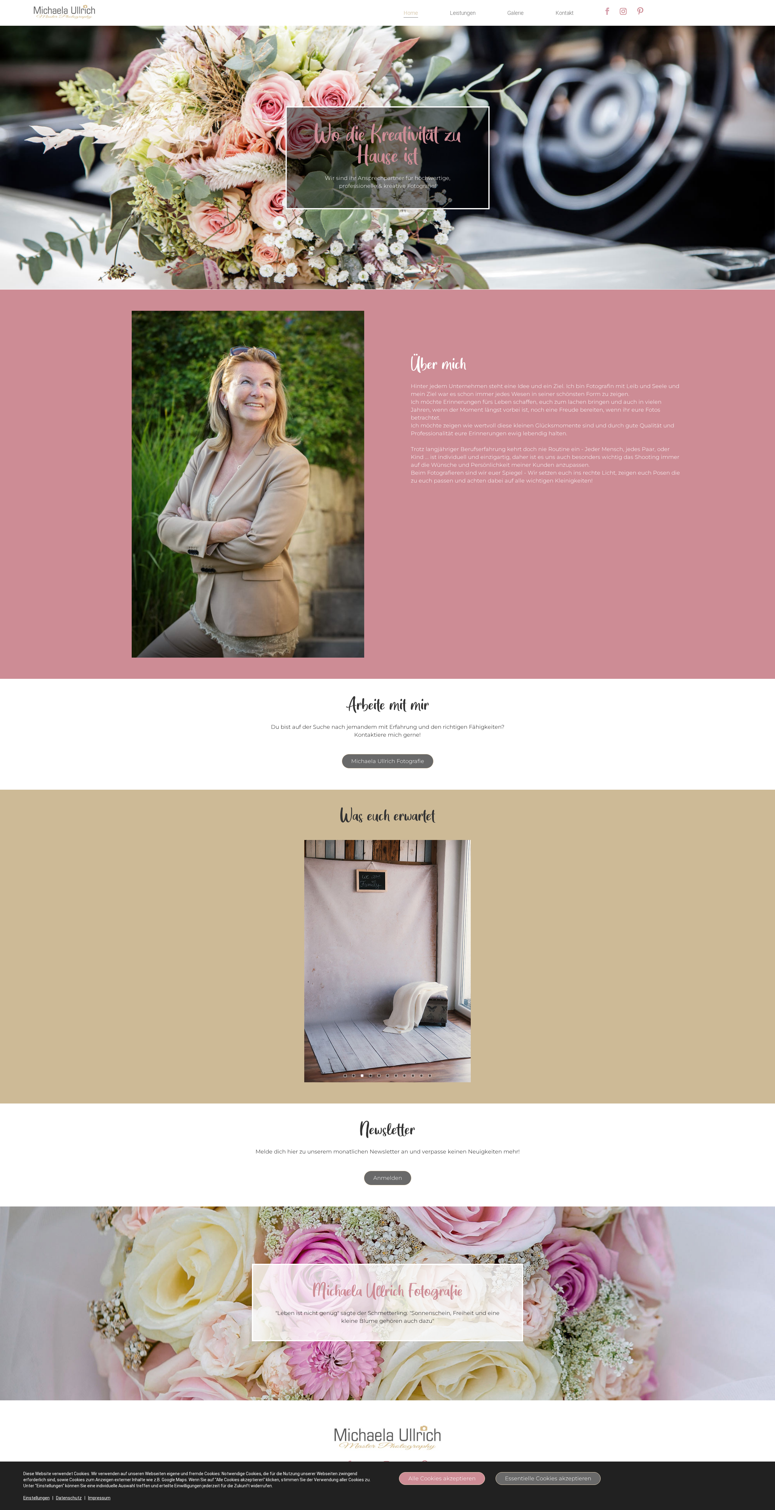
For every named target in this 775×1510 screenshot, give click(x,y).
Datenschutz (69, 1497)
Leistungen (463, 13)
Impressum (99, 1497)
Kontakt (565, 13)
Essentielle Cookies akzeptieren (548, 1478)
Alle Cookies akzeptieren (442, 1478)
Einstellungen (36, 1497)
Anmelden (387, 1178)
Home (411, 13)
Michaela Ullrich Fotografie (387, 761)
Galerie (515, 13)
